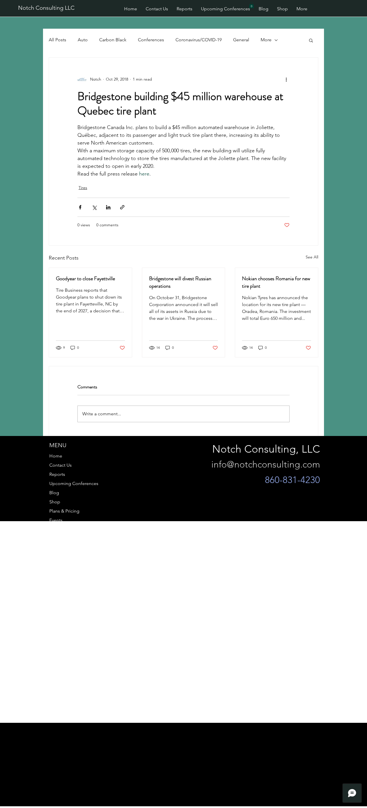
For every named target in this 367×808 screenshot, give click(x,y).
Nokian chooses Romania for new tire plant (276, 282)
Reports (57, 474)
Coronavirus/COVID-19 (198, 39)
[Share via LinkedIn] (108, 207)
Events (56, 520)
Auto (83, 39)
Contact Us (60, 465)
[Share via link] (122, 207)
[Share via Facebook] (80, 207)
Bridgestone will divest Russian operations (180, 282)
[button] (251, 5)
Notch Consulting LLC (46, 7)
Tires (83, 187)
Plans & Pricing (64, 511)
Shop (54, 502)
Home (55, 456)
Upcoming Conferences (73, 483)
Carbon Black (112, 39)
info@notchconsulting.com (265, 464)
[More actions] (286, 79)
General (241, 39)
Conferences (151, 39)
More (266, 39)
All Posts (57, 39)
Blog (54, 492)
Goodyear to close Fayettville (85, 278)
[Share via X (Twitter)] (94, 207)
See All (312, 257)
